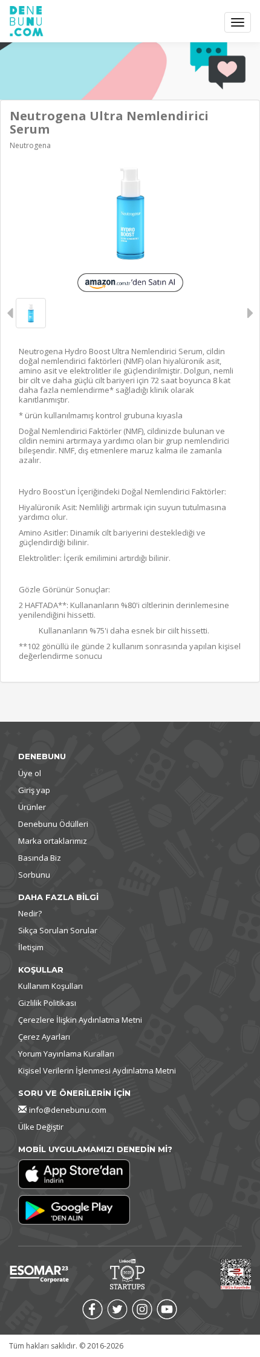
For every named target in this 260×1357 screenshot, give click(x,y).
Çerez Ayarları (44, 1036)
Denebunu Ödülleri (53, 823)
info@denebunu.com (67, 1109)
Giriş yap (34, 790)
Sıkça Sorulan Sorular (57, 930)
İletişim (31, 947)
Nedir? (30, 913)
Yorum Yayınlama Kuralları (66, 1053)
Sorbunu (34, 874)
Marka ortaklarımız (52, 840)
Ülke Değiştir (40, 1126)
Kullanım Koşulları (50, 985)
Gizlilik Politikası (47, 1002)
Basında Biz (39, 857)
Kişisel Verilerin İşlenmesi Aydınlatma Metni (97, 1070)
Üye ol (29, 773)
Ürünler (32, 807)
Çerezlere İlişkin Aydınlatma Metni (80, 1019)
